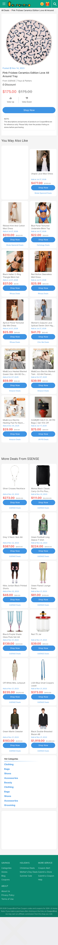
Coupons (5, 879)
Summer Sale (26, 876)
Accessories (11, 778)
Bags (7, 769)
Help (40, 879)
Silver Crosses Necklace (14, 488)
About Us (5, 891)
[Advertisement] (15, 172)
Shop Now (29, 110)
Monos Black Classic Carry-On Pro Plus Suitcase (40, 491)
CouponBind (52, 911)
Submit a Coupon (46, 876)
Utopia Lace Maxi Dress (42, 173)
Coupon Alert (44, 868)
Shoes (7, 773)
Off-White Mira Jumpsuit (14, 683)
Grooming (9, 805)
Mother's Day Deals (29, 872)
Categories (6, 868)
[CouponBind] (21, 4)
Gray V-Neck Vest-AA (13, 537)
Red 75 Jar (36, 634)
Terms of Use (7, 899)
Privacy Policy (7, 895)
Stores (4, 872)
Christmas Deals (27, 868)
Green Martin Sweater (13, 731)
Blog (3, 876)
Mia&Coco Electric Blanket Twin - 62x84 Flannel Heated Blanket (43, 374)
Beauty (8, 782)
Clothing (9, 764)
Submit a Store (45, 872)
